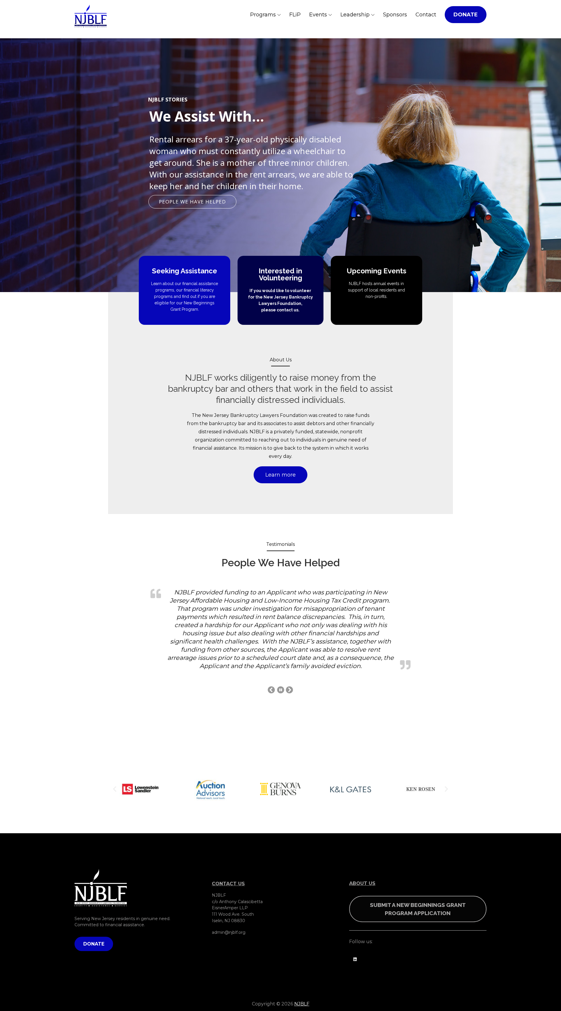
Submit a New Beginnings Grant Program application (418, 851)
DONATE (465, 14)
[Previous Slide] (271, 631)
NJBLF (301, 946)
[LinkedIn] (355, 900)
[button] (114, 731)
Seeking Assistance (184, 271)
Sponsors (395, 14)
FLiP (295, 14)
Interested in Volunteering (280, 274)
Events (318, 14)
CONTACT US (228, 826)
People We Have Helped (192, 201)
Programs (263, 14)
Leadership (355, 14)
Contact (425, 14)
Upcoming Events (376, 271)
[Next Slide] (289, 631)
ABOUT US (362, 825)
